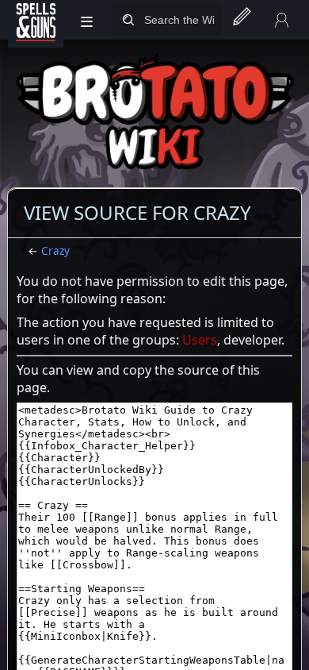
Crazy (55, 251)
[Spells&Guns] (35, 20)
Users (199, 339)
